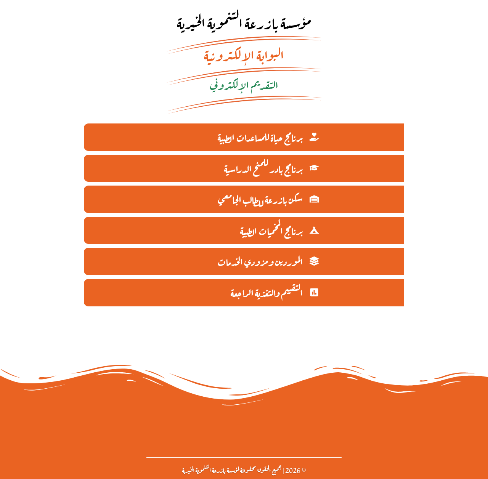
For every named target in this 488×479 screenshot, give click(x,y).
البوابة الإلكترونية (244, 54)
